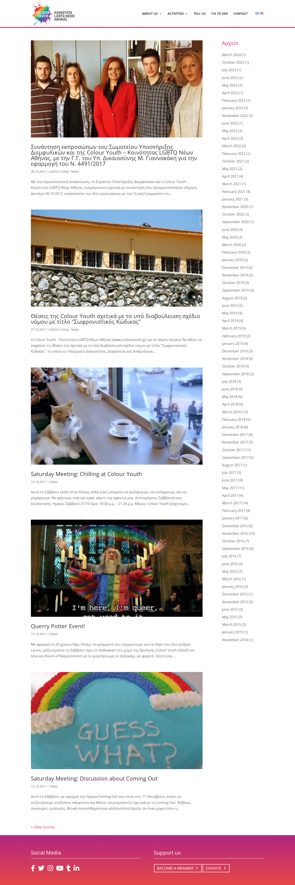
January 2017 (232, 518)
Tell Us (200, 14)
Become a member (175, 868)
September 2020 (235, 221)
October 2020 (233, 214)
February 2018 (233, 419)
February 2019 (233, 336)
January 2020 (232, 259)
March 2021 (231, 183)
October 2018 (233, 366)
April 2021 (230, 176)
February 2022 (233, 153)
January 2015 (232, 632)
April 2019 (230, 320)
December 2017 (235, 434)
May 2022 (229, 130)
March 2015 (231, 624)
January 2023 (232, 108)
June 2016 (230, 564)
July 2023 (229, 70)
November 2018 (235, 358)
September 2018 (235, 374)
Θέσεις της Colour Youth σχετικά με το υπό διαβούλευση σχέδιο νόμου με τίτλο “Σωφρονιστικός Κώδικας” (115, 318)
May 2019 (229, 313)
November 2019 (235, 275)
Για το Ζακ (219, 14)
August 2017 (232, 465)
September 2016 (235, 548)
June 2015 (230, 609)
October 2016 (233, 541)
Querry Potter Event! (58, 626)
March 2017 (231, 503)
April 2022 (230, 138)
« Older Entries (43, 827)
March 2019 (231, 328)
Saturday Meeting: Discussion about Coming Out (94, 778)
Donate (213, 868)
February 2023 (233, 100)
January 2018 (232, 427)
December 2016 (235, 526)
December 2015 (235, 594)
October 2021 (233, 161)
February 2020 (233, 252)
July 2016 (229, 556)
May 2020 (229, 237)
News (75, 171)
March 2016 (231, 579)
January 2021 (232, 199)
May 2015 (229, 617)
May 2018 (229, 396)
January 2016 (232, 586)
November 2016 (235, 533)
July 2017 (229, 472)
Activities (176, 14)
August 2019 (232, 298)
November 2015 (235, 601)
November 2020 (235, 206)
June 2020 (230, 229)
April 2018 (230, 404)
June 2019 (230, 305)
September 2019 (235, 290)
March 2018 (231, 412)
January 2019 (232, 343)
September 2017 (235, 457)
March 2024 (231, 54)
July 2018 (229, 381)
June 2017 (230, 480)
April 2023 (230, 92)
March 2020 (231, 244)
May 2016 (229, 571)
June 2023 (230, 77)
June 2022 (230, 123)
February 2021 (233, 191)
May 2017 (229, 488)
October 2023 (233, 62)
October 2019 (233, 282)
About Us (150, 14)
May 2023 (229, 85)
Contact (240, 14)
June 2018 (230, 389)
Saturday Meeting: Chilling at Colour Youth (86, 474)
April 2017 (230, 495)
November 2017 (235, 442)
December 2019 (235, 267)
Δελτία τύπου (59, 171)
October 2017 (233, 450)
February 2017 (233, 510)
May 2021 (229, 168)
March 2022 (231, 146)
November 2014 (235, 639)
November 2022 (235, 115)
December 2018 (235, 351)
